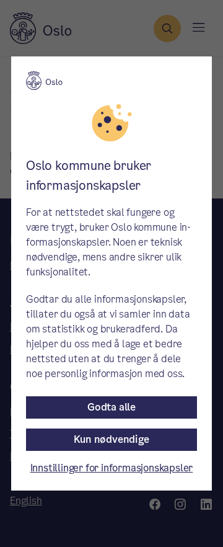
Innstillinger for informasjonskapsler (111, 468)
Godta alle (111, 407)
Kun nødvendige (111, 439)
